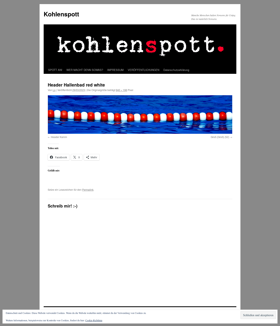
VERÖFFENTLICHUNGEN (143, 70)
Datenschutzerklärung (176, 70)
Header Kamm (59, 137)
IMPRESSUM (115, 70)
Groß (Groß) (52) (220, 137)
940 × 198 (121, 90)
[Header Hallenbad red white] (140, 114)
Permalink (87, 189)
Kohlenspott (61, 13)
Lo (54, 90)
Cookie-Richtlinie (93, 320)
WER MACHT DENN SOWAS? (84, 70)
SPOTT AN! (55, 70)
